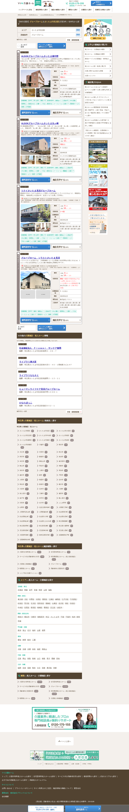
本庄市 (24, 461)
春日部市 (64, 461)
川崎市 (33, 617)
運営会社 (77, 788)
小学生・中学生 (87, 764)
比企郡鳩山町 (26, 521)
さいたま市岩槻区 (26, 446)
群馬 (78, 617)
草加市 (63, 470)
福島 (50, 590)
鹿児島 (49, 668)
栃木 (74, 617)
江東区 (51, 599)
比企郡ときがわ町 (46, 521)
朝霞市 (43, 479)
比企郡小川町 (45, 516)
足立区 (52, 607)
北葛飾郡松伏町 (26, 539)
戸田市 (63, 475)
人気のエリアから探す (107, 776)
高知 (58, 659)
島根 (34, 659)
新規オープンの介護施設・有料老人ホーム (97, 60)
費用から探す (73, 9)
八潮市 (62, 489)
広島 (19, 659)
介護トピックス (90, 75)
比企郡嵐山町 (26, 516)
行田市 (43, 452)
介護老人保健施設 (28, 564)
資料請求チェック (18, 60)
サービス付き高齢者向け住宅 (32, 556)
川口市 (24, 452)
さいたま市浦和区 (27, 440)
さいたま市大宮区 (66, 431)
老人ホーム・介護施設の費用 (95, 54)
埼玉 (47, 617)
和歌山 (44, 649)
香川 (48, 659)
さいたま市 (55, 617)
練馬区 (57, 599)
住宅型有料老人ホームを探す (44, 776)
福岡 (19, 668)
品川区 (61, 603)
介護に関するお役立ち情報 (94, 71)
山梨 (38, 630)
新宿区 (33, 607)
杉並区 (20, 603)
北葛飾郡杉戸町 (66, 535)
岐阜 (29, 640)
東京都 (20, 599)
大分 (38, 668)
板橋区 (39, 607)
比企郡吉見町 (65, 516)
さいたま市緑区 (66, 440)
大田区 (38, 599)
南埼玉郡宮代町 (46, 535)
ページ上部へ (66, 741)
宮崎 (43, 668)
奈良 (34, 649)
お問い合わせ (7, 788)
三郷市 (43, 493)
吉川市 (43, 503)
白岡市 (23, 507)
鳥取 (29, 659)
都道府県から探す (42, 9)
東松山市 (43, 461)
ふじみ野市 (64, 503)
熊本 (34, 668)
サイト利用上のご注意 (42, 788)
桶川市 (62, 484)
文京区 (33, 603)
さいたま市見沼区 (31, 64)
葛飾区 (48, 603)
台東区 (54, 603)
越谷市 (24, 475)
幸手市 (43, 498)
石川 (29, 630)
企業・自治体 (75, 764)
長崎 (29, 668)
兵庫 (29, 649)
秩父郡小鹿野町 (66, 526)
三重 (34, 640)
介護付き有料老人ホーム (30, 552)
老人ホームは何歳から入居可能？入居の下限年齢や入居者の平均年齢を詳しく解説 (97, 122)
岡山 (24, 659)
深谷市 (24, 470)
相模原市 (40, 617)
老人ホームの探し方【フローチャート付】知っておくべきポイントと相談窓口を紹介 (97, 99)
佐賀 (24, 668)
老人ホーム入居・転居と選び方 (95, 66)
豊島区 (46, 607)
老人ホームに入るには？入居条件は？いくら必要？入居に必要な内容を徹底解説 (97, 89)
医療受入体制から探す (102, 9)
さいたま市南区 (46, 440)
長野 (43, 630)
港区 (66, 603)
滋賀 (38, 649)
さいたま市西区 (26, 431)
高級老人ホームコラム (38, 780)
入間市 (23, 479)
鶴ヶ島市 (63, 498)
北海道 (20, 590)
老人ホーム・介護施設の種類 (95, 49)
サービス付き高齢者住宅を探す (69, 776)
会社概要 (5, 796)
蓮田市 (62, 493)
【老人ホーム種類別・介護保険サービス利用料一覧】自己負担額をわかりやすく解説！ (97, 133)
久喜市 (24, 489)
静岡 (24, 640)
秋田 (40, 590)
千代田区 (73, 599)
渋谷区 (72, 603)
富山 (24, 630)
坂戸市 (23, 498)
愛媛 (53, 659)
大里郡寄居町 (26, 535)
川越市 (43, 444)
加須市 (62, 456)
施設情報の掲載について (62, 788)
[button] (49, 30)
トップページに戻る (25, 9)
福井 (34, 630)
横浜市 (26, 617)
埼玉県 (25, 64)
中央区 (20, 607)
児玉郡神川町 (45, 530)
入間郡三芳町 (65, 507)
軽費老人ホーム (27, 568)
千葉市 (68, 617)
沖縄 (55, 668)
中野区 (31, 599)
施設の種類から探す (58, 9)
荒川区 (26, 603)
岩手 (30, 590)
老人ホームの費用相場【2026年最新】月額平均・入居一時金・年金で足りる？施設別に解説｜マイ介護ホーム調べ (97, 111)
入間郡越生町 (45, 512)
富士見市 (24, 493)
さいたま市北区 (46, 431)
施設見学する (61, 112)
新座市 (43, 484)
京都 (24, 649)
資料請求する (29, 112)
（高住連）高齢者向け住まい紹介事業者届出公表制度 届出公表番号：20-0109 (64, 801)
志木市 (62, 479)
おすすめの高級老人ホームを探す (14, 780)
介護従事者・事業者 (62, 764)
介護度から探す (86, 9)
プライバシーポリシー (23, 788)
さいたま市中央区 (46, 435)
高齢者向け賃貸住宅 (59, 568)
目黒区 (26, 607)
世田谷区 (40, 603)
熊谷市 (63, 444)
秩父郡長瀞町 (45, 526)
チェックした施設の (46, 46)
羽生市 (43, 466)
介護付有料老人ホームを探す (20, 776)
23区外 (59, 607)
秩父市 (62, 452)
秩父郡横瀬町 (65, 521)
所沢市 (24, 456)
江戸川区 (65, 599)
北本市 (43, 489)
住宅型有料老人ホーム (60, 552)
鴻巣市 (62, 466)
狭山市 (23, 466)
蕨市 (42, 475)
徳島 (43, 659)
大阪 (19, 649)
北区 (26, 599)
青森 (26, 590)
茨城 (19, 621)
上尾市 (43, 470)
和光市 (23, 484)
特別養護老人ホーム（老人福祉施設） (64, 558)
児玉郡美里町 (26, 530)
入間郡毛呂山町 (26, 512)
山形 (45, 590)
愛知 (19, 640)
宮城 (35, 590)
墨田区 (44, 599)
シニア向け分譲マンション (30, 573)
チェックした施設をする (81, 809)
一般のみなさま (49, 764)
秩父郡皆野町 (26, 526)
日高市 (23, 503)
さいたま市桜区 (66, 435)
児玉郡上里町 (65, 530)
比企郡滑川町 (65, 512)
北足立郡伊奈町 (46, 507)
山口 (38, 659)
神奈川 (20, 617)
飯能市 (43, 456)
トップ (39, 764)
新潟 (19, 630)
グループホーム (24, 52)
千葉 (62, 617)
